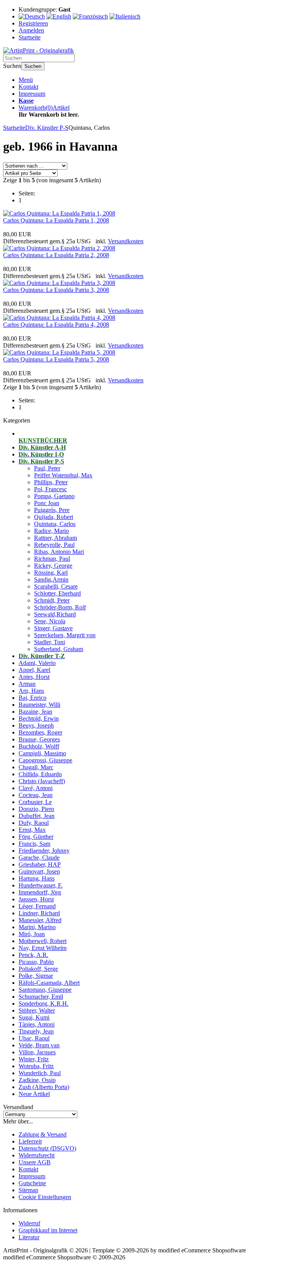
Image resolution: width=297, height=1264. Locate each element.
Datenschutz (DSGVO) (47, 1148)
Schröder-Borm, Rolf (60, 607)
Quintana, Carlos (54, 524)
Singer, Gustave (53, 628)
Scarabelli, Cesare (56, 586)
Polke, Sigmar (36, 975)
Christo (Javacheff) (42, 781)
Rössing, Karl (51, 572)
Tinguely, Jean (36, 1031)
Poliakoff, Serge (38, 968)
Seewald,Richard (55, 614)
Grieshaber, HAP (40, 864)
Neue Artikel (34, 1094)
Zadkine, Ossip (37, 1080)
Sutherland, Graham (58, 649)
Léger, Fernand (37, 906)
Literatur (29, 1237)
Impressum (32, 93)
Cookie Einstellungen (45, 1197)
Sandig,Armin (51, 579)
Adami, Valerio (37, 663)
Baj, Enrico (32, 697)
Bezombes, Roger (40, 732)
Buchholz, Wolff (39, 746)
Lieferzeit (30, 1141)
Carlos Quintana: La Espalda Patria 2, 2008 (56, 255)
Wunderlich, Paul (40, 1073)
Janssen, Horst (36, 899)
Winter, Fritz (34, 1059)
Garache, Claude (39, 857)
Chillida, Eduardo (40, 774)
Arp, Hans (31, 690)
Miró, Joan (32, 934)
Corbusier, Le (35, 802)
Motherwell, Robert (43, 941)
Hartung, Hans (37, 878)
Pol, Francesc (50, 489)
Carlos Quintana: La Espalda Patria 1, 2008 (56, 220)
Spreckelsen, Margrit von (65, 635)
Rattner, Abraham (55, 537)
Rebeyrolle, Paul (54, 544)
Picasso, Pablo (36, 962)
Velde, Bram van (39, 1045)
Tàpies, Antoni (37, 1024)
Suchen (32, 66)
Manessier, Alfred (40, 920)
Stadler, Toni (49, 642)
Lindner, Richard (39, 913)
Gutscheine (32, 1183)
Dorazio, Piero (36, 809)
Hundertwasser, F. (41, 885)
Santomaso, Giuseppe (45, 989)
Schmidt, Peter (52, 600)
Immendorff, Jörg (40, 892)
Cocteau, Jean (36, 795)
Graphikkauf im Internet (48, 1230)
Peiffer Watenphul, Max (63, 475)
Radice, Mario (51, 531)
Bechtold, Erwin (39, 718)
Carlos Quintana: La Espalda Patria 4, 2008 (56, 324)
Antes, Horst (34, 677)
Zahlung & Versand (43, 1134)
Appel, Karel (34, 670)
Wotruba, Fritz (36, 1066)
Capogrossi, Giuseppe (45, 760)
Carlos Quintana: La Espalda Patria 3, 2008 (56, 290)
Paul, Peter (47, 468)
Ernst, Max (32, 829)
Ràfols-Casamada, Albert (49, 982)
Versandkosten (125, 241)
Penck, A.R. (33, 955)
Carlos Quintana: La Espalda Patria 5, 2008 (56, 359)
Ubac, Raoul (34, 1038)
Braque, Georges (39, 739)
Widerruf (29, 1223)
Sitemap (28, 1190)
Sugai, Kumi (34, 1017)
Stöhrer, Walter (37, 1010)
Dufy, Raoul (34, 822)
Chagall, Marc (36, 767)
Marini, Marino (37, 927)
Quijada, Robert (53, 517)
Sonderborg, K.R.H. (43, 1003)
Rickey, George (53, 565)
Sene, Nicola (49, 621)
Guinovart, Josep (39, 871)
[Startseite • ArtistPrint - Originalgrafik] (38, 50)
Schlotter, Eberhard (57, 593)
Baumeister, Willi (39, 704)
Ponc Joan (46, 503)
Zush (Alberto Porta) (44, 1087)
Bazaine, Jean (35, 711)
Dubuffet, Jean (37, 816)
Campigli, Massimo (42, 753)
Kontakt (28, 86)
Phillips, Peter (51, 482)
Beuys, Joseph (36, 725)
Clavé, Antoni (36, 788)
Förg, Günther (36, 836)
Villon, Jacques (37, 1052)
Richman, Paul (52, 558)
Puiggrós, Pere (52, 510)
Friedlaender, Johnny (44, 850)
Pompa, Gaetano (54, 496)
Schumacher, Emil (41, 996)
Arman (27, 683)
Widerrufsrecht (37, 1155)
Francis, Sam (34, 843)
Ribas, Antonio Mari (59, 551)
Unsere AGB (35, 1162)
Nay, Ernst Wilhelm (43, 948)
